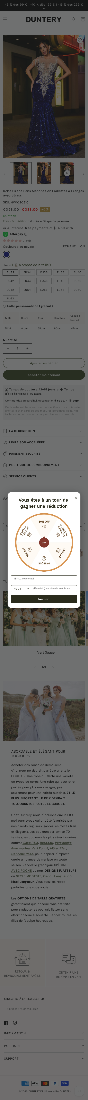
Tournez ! (44, 599)
